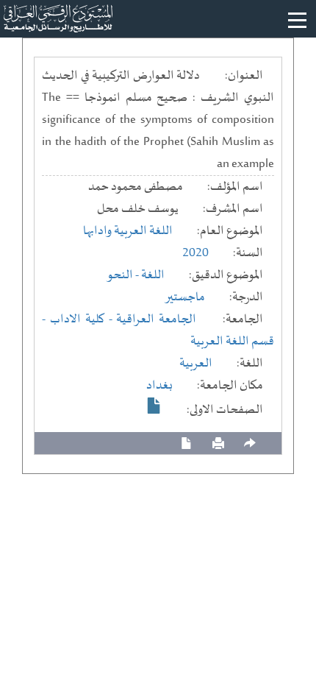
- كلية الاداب (83, 319)
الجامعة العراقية (156, 319)
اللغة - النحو (136, 275)
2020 (195, 253)
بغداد (159, 386)
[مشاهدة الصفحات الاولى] (154, 405)
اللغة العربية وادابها (128, 231)
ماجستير (185, 297)
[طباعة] (218, 443)
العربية (195, 364)
